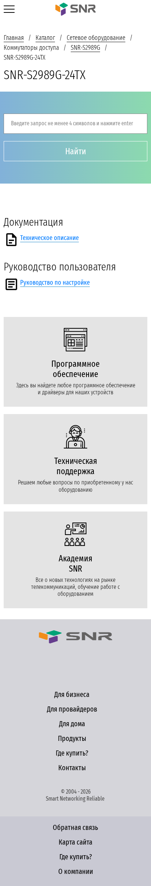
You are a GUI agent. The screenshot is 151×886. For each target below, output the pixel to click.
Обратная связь (75, 827)
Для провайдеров (72, 709)
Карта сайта (75, 842)
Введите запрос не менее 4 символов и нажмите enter (72, 123)
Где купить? (72, 753)
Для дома (72, 723)
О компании (75, 871)
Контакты (72, 767)
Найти (75, 151)
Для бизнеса (71, 694)
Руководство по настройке (55, 282)
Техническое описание (49, 238)
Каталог (45, 38)
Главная (14, 38)
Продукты (72, 738)
